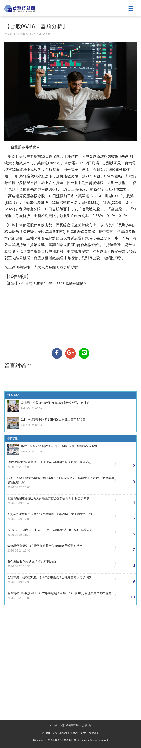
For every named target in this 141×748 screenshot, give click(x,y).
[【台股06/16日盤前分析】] (56, 353)
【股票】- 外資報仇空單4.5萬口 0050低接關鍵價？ (45, 283)
